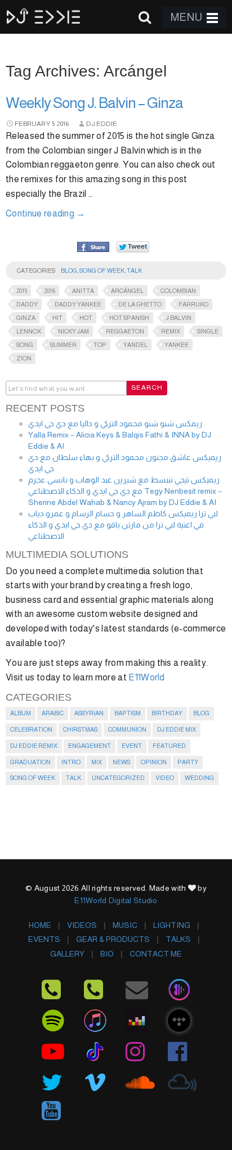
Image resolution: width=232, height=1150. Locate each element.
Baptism (127, 713)
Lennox (28, 331)
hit (57, 317)
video (164, 777)
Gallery (67, 953)
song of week (101, 270)
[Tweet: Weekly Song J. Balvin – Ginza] (133, 246)
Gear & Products (113, 939)
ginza (25, 317)
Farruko (193, 304)
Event (132, 745)
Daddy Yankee (78, 304)
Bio (107, 953)
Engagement (89, 745)
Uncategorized (118, 777)
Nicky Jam (73, 331)
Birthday (166, 713)
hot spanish (129, 317)
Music (125, 925)
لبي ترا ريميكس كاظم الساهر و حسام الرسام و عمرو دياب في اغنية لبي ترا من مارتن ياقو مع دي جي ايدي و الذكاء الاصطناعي (123, 524)
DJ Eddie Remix (33, 745)
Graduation (30, 762)
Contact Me (156, 953)
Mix (96, 762)
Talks (178, 939)
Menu (187, 17)
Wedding (199, 777)
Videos (82, 925)
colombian (178, 290)
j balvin (178, 317)
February (32, 124)
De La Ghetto (140, 304)
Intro (71, 762)
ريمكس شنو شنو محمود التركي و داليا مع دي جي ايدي (115, 423)
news (121, 762)
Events (44, 939)
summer (63, 344)
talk (134, 270)
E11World (146, 677)
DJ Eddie (101, 124)
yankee (176, 344)
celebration (31, 729)
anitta (83, 290)
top (99, 344)
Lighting (171, 925)
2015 (21, 290)
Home (40, 925)
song (24, 344)
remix (170, 331)
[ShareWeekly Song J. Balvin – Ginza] (93, 247)
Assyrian (89, 713)
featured (169, 745)
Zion (24, 358)
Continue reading (46, 213)
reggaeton (125, 331)
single (207, 331)
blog (69, 270)
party (187, 762)
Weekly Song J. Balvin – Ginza (94, 102)
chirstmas (80, 729)
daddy (27, 304)
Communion (127, 729)
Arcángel (127, 290)
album (20, 713)
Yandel (135, 344)
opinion (154, 762)
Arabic (53, 713)
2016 (62, 124)
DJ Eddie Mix (176, 729)
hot (85, 317)
